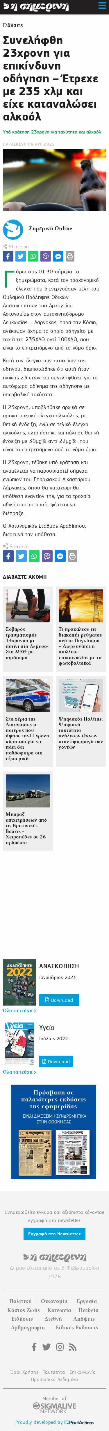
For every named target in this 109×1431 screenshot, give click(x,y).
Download (61, 1000)
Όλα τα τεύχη (18, 1011)
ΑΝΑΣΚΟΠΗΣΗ (59, 966)
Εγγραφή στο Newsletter (54, 1233)
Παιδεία (88, 1310)
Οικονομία (54, 1301)
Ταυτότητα (54, 1372)
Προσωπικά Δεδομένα (54, 1379)
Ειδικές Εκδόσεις (77, 1327)
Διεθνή (53, 1319)
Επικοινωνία (82, 1372)
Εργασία (87, 1301)
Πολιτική (20, 1301)
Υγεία (46, 1027)
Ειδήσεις (13, 25)
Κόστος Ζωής (23, 1310)
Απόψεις (84, 1319)
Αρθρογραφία (28, 1327)
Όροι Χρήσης (24, 1372)
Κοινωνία (59, 1310)
